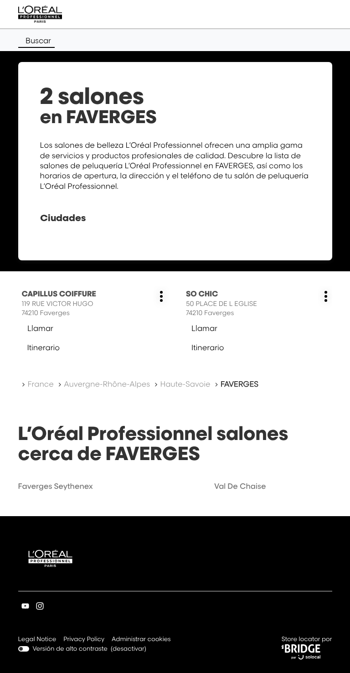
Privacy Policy (83, 640)
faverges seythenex (55, 486)
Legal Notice (37, 640)
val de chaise (240, 486)
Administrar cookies (141, 639)
